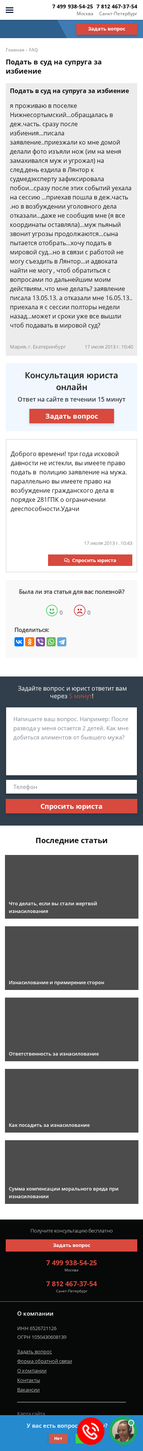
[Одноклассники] (29, 641)
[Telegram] (61, 641)
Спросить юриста (94, 560)
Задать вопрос (106, 28)
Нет (58, 1438)
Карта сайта (31, 1413)
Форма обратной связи (44, 1361)
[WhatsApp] (51, 641)
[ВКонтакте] (19, 641)
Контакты (28, 1380)
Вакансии (28, 1389)
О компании (32, 1370)
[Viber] (40, 641)
